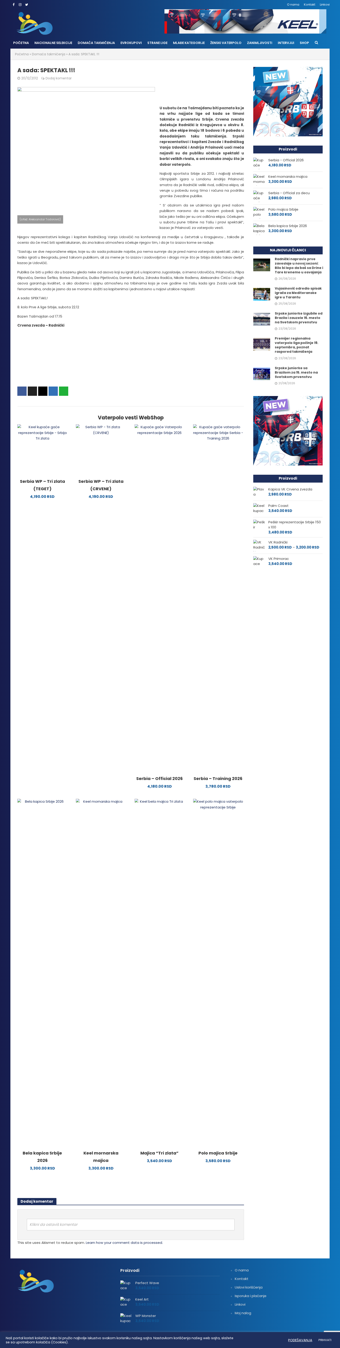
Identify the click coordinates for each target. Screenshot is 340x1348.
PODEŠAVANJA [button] (300, 1340)
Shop (304, 43)
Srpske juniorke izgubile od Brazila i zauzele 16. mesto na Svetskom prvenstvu (298, 318)
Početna (21, 43)
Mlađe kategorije (189, 43)
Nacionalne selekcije (53, 43)
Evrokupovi (131, 43)
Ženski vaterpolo (225, 43)
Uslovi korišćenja (249, 1287)
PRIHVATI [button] (324, 1340)
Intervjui (286, 43)
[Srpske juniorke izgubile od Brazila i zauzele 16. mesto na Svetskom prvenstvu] (261, 319)
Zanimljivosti (259, 43)
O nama (293, 4)
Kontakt (309, 4)
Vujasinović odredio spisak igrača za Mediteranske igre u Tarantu (298, 293)
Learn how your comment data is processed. (124, 1242)
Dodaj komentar (59, 78)
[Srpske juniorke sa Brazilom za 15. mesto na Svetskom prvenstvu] (261, 373)
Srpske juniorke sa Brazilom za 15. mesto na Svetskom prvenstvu (296, 372)
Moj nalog (243, 1313)
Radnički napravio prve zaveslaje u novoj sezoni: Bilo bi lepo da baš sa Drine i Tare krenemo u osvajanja (299, 266)
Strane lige (157, 43)
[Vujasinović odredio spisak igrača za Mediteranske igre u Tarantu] (261, 294)
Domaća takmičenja (96, 43)
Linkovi (325, 4)
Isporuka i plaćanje (250, 1295)
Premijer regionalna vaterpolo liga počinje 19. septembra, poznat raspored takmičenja (296, 345)
